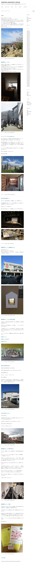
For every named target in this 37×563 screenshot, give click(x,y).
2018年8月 (28, 63)
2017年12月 (28, 65)
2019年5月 (28, 55)
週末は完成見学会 (5, 365)
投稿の (28, 102)
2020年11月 (28, 43)
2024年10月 (28, 35)
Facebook (25, 6)
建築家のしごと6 (5, 62)
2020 (2, 15)
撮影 (27, 21)
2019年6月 (28, 53)
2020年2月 (28, 45)
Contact (20, 6)
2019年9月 (28, 50)
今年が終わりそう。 (6, 413)
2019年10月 (28, 49)
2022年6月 (28, 40)
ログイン (28, 101)
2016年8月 (28, 80)
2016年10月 (28, 78)
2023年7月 (28, 36)
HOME (2, 6)
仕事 (27, 93)
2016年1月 (28, 86)
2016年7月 (28, 81)
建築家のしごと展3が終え (7, 448)
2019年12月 (28, 48)
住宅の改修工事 (29, 18)
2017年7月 (28, 70)
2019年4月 (28, 56)
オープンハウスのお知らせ (7, 136)
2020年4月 (28, 44)
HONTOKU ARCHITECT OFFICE (10, 2)
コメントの (29, 103)
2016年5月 (28, 83)
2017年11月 (28, 66)
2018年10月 (28, 60)
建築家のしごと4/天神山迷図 (8, 319)
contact (11, 147)
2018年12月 (28, 58)
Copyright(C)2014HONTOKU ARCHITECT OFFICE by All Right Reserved (10, 561)
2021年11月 (28, 42)
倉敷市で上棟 (29, 20)
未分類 (28, 94)
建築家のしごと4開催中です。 (8, 247)
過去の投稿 (3, 557)
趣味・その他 (29, 95)
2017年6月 (28, 71)
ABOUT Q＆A (7, 6)
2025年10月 (28, 33)
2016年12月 (28, 75)
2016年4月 (28, 85)
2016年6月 (28, 82)
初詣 (27, 110)
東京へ (28, 19)
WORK (12, 6)
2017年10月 (28, 67)
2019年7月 (28, 52)
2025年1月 (28, 34)
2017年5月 (28, 72)
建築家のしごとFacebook (5, 339)
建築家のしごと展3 (5, 504)
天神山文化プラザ (4, 341)
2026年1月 (28, 30)
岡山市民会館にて (5, 198)
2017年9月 (28, 68)
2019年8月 (28, 51)
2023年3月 (28, 37)
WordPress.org (29, 104)
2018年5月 (28, 64)
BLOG (16, 6)
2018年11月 (28, 59)
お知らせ (6, 58)
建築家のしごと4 (3, 336)
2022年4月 (28, 41)
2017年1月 (28, 74)
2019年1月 (28, 57)
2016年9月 (28, 79)
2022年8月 (28, 38)
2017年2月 (28, 73)
